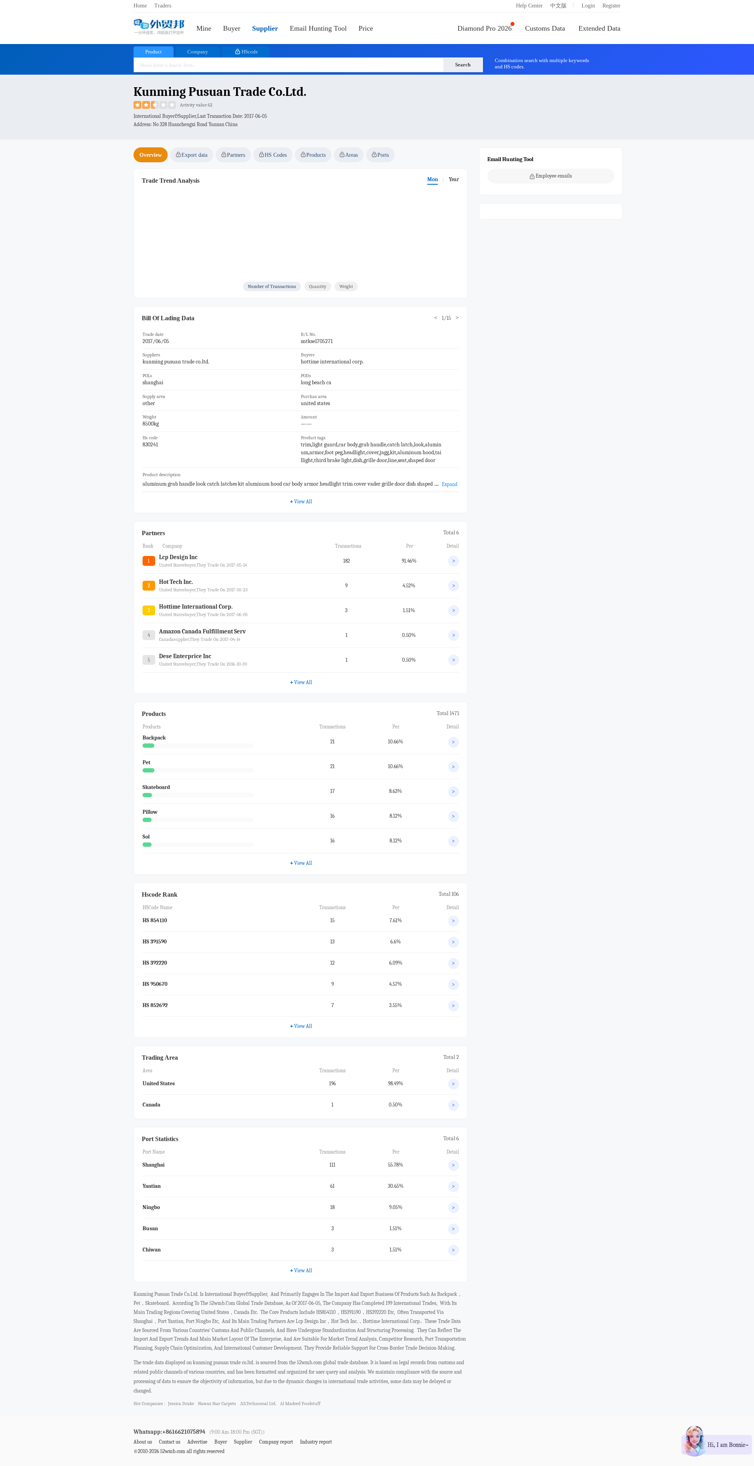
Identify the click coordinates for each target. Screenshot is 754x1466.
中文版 (558, 6)
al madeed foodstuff (300, 1403)
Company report (276, 1442)
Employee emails (554, 176)
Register (611, 6)
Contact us (169, 1442)
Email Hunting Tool (318, 28)
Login (588, 6)
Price (366, 28)
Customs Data (545, 28)
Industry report (316, 1442)
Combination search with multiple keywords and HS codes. (542, 63)
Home (140, 6)
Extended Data (599, 28)
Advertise (197, 1442)
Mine (203, 28)
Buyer (231, 28)
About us (143, 1442)
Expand (450, 484)
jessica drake (181, 1403)
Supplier (265, 28)
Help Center (529, 6)
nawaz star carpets (217, 1403)
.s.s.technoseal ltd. (258, 1403)
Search (462, 65)
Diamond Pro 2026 (485, 28)
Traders (162, 6)
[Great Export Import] (159, 27)
